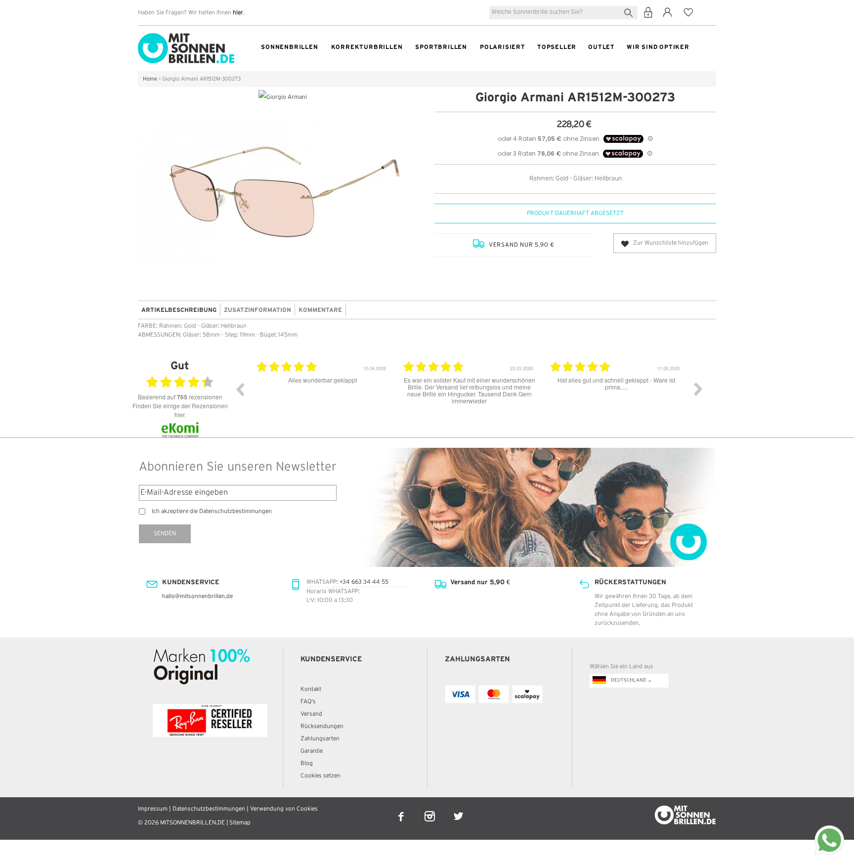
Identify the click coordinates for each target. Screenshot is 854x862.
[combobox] (563, 12)
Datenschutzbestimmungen (208, 809)
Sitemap (240, 822)
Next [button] (698, 389)
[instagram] (430, 810)
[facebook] (401, 810)
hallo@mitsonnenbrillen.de (197, 596)
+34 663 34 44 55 (364, 582)
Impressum (153, 809)
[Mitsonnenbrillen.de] (186, 37)
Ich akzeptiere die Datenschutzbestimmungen (212, 511)
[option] (372, 396)
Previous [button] (239, 389)
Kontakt (310, 689)
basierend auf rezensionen (180, 396)
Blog (306, 763)
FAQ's (308, 701)
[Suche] (630, 11)
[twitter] (458, 810)
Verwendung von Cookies (284, 809)
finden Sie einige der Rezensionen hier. (180, 410)
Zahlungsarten (320, 738)
